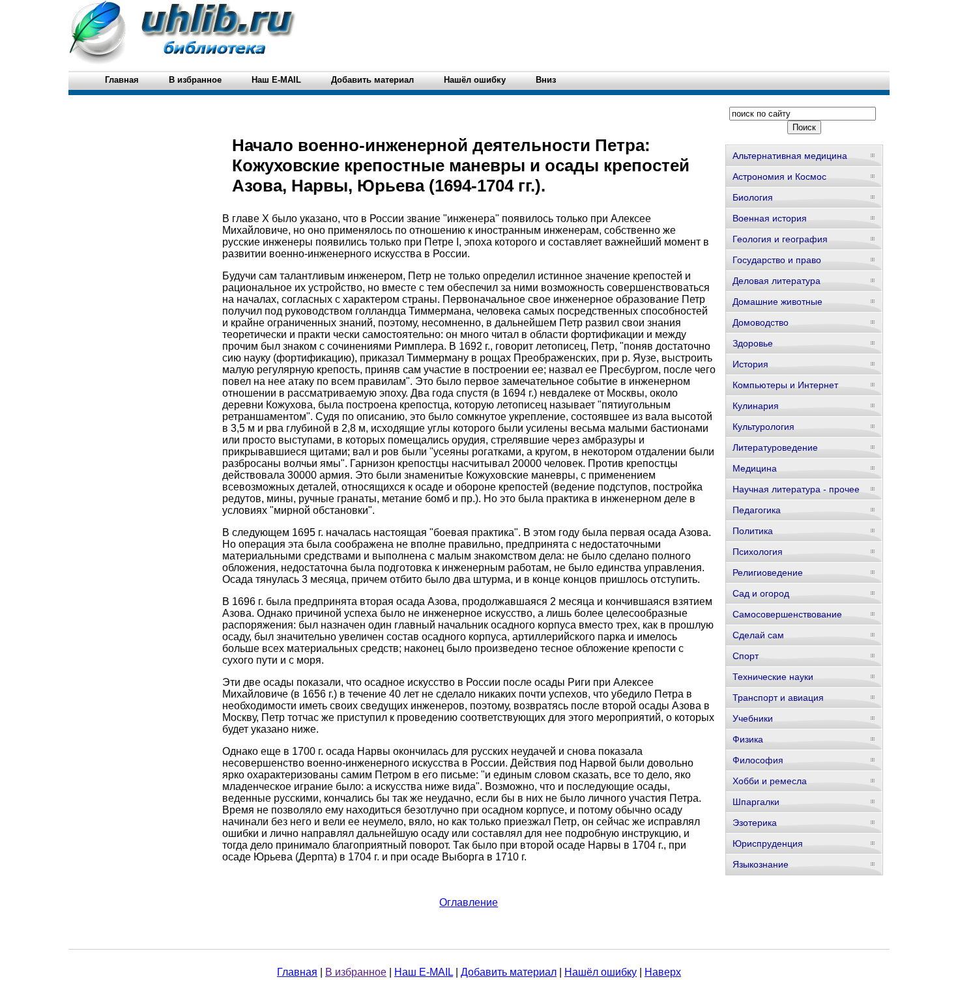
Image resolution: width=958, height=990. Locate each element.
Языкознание (761, 864)
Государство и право (777, 260)
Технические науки (773, 677)
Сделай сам (758, 635)
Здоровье (753, 343)
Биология (753, 197)
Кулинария (756, 406)
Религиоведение (768, 572)
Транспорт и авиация (778, 697)
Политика (753, 531)
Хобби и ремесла (770, 781)
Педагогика (757, 510)
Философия (758, 760)
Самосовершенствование (787, 614)
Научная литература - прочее (796, 489)
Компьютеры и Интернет (785, 385)
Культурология (763, 426)
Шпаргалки (756, 802)
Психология (758, 551)
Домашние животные (777, 301)
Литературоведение (775, 447)
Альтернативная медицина (790, 155)
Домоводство (761, 322)
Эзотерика (755, 822)
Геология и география (780, 239)
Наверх (663, 972)
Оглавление (468, 902)
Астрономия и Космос (779, 176)
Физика (748, 739)
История (750, 364)
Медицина (755, 468)
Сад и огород (761, 593)
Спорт (746, 656)
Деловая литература (776, 281)
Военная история (770, 218)
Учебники (753, 718)
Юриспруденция (768, 843)
